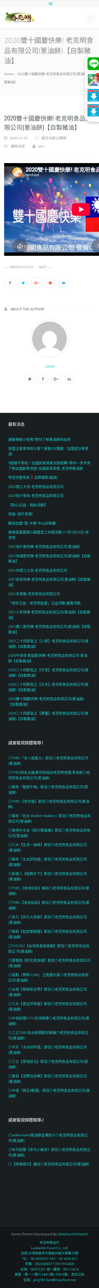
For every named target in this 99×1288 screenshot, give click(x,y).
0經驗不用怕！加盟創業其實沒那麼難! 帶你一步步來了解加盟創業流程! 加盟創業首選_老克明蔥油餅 (49, 465)
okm (49, 366)
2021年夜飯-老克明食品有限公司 (34, 593)
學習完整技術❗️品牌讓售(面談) (32, 477)
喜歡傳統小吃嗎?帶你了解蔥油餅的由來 (39, 439)
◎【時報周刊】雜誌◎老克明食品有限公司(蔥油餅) (48, 1163)
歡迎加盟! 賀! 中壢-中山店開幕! (32, 523)
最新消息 (17, 146)
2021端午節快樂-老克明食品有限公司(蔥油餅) (44, 546)
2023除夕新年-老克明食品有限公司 (36, 495)
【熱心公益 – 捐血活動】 (28, 504)
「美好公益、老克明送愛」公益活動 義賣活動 (44, 603)
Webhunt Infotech (73, 1234)
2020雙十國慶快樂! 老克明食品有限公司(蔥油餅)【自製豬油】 (47, 122)
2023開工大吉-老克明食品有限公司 (36, 486)
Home (9, 74)
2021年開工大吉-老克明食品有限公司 (37, 570)
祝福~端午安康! (20, 513)
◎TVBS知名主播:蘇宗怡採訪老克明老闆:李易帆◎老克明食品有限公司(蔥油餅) (49, 775)
